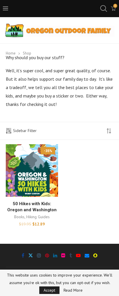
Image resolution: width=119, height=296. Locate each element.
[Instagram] (39, 255)
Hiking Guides (38, 216)
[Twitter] (30, 255)
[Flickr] (63, 255)
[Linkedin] (55, 255)
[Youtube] (78, 255)
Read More (73, 290)
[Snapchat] (95, 255)
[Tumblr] (70, 255)
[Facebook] (23, 255)
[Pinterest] (47, 255)
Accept (49, 290)
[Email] (87, 255)
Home (11, 53)
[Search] (103, 8)
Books (19, 216)
